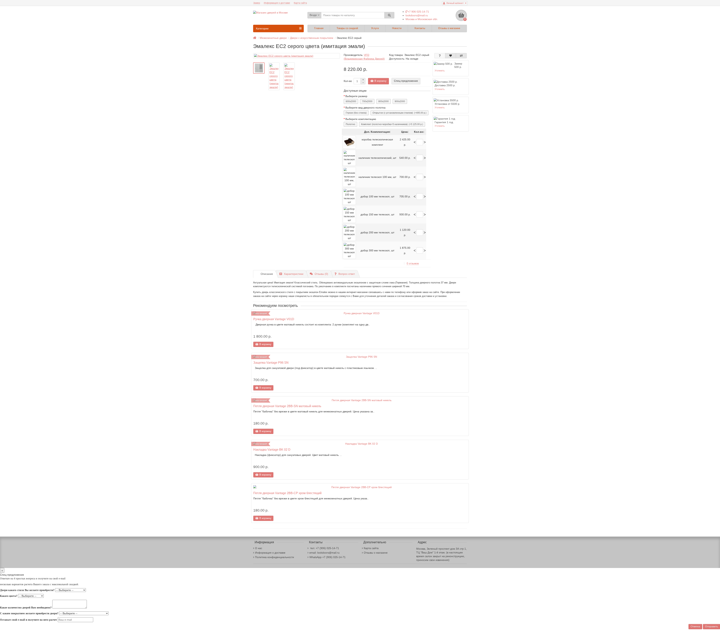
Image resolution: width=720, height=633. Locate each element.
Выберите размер (356, 96)
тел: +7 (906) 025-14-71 (324, 548)
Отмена (695, 626)
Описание (267, 273)
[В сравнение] (461, 55)
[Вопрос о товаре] (439, 55)
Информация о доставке (277, 3)
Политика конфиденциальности (274, 557)
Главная (318, 28)
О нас (258, 548)
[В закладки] (450, 55)
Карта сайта (300, 3)
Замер (256, 3)
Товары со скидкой (347, 28)
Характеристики (293, 273)
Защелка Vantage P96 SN (271, 362)
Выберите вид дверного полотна (365, 107)
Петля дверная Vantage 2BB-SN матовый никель (287, 406)
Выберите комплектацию (360, 119)
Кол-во (348, 80)
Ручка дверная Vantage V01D (273, 319)
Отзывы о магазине (449, 28)
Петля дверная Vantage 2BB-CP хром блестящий (287, 493)
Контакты (420, 28)
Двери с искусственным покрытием (311, 37)
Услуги (375, 28)
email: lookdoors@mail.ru (324, 552)
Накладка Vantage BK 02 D (271, 449)
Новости (396, 28)
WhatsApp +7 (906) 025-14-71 (327, 557)
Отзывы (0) (321, 273)
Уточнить (440, 70)
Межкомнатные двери (273, 37)
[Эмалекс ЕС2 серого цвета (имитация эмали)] (296, 56)
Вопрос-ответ (346, 273)
